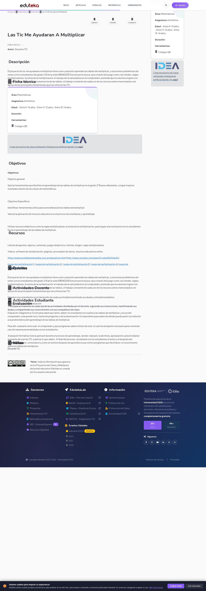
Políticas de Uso (116, 403)
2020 (71, 445)
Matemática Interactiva (41, 419)
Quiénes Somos (117, 397)
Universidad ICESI (117, 413)
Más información (156, 587)
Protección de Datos (119, 408)
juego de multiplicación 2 (48, 264)
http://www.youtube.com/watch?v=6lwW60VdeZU (93, 257)
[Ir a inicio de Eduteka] (29, 5)
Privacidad (174, 459)
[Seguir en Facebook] (146, 442)
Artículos (34, 397)
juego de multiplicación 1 (20, 264)
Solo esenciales (194, 586)
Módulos (34, 403)
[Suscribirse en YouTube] (157, 442)
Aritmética (35, 12)
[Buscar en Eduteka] (166, 5)
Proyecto (11, 12)
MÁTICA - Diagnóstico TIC (82, 419)
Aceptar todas (176, 586)
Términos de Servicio (155, 459)
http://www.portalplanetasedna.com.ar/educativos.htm (36, 257)
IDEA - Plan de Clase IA (81, 397)
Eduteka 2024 (81, 431)
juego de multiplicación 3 (76, 264)
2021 (71, 441)
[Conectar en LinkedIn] (163, 442)
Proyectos (35, 408)
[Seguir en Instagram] (151, 442)
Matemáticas (23, 12)
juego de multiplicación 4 (104, 264)
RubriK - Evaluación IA (80, 403)
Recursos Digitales (39, 429)
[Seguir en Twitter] (169, 442)
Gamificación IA (78, 413)
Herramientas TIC (39, 413)
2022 (71, 436)
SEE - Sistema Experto (43, 424)
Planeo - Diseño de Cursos (83, 408)
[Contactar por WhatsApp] (174, 442)
